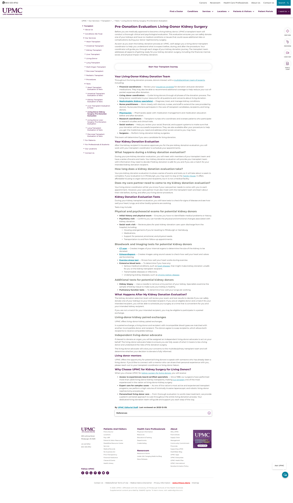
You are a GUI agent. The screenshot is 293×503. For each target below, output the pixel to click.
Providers (287, 46)
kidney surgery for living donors (156, 373)
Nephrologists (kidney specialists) (136, 101)
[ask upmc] (285, 475)
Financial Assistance (111, 457)
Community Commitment (180, 443)
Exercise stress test (129, 260)
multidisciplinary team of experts (189, 80)
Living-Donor (91, 58)
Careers (203, 3)
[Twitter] (99, 472)
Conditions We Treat (93, 34)
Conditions (192, 11)
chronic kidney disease (168, 275)
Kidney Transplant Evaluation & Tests (95, 101)
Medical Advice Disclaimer (141, 483)
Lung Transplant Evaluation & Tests (95, 129)
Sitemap (195, 483)
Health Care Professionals (236, 3)
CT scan (123, 248)
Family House (189, 176)
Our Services (90, 38)
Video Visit (287, 57)
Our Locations (91, 149)
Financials (174, 446)
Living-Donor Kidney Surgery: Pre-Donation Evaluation (97, 114)
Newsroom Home (143, 453)
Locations (107, 434)
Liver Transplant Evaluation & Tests (98, 107)
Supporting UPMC (177, 449)
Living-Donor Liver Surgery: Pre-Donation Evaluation (96, 122)
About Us (255, 3)
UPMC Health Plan (177, 460)
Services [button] (206, 11)
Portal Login (287, 68)
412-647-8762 (85, 444)
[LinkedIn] (91, 473)
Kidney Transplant (94, 50)
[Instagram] (86, 473)
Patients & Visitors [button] (242, 11)
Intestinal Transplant (95, 46)
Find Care (287, 35)
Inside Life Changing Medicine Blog (149, 456)
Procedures (91, 79)
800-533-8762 (11, 3)
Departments (142, 440)
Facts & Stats (175, 434)
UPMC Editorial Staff (128, 407)
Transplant (88, 26)
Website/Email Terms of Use (116, 483)
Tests (88, 84)
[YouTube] (103, 473)
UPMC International (178, 463)
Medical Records (109, 449)
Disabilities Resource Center (113, 443)
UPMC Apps (175, 455)
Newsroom (215, 3)
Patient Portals (265, 11)
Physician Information (145, 432)
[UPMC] (12, 11)
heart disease (163, 266)
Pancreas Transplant (94, 71)
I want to (282, 11)
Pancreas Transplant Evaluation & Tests (95, 135)
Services (106, 446)
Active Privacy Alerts (181, 483)
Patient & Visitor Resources (113, 440)
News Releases (142, 459)
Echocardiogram (127, 254)
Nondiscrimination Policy (180, 466)
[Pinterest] (95, 473)
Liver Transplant (93, 54)
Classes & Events (109, 460)
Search (282, 3)
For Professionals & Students (97, 144)
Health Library (108, 463)
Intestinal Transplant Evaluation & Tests (96, 95)
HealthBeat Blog (176, 452)
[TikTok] (107, 472)
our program (179, 380)
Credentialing (142, 443)
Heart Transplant (93, 42)
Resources (140, 434)
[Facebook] (82, 473)
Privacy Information (162, 483)
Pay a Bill (107, 437)
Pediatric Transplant (94, 75)
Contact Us (268, 3)
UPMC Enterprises (177, 457)
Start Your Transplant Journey (163, 67)
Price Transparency (110, 455)
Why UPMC (175, 432)
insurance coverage (165, 87)
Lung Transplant (93, 63)
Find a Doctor (176, 11)
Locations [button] (222, 11)
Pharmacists (125, 113)
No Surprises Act (109, 452)
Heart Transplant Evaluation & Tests (95, 88)
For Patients (90, 140)
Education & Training (144, 437)
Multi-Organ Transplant (96, 67)
